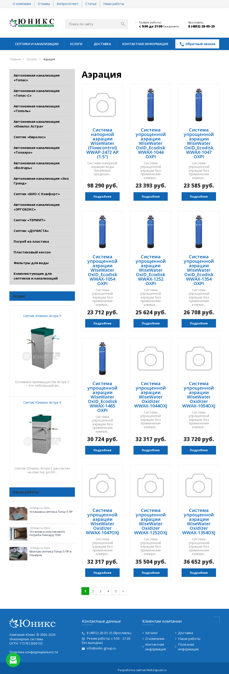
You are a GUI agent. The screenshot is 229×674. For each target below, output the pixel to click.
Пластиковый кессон (32, 252)
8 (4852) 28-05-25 (201, 26)
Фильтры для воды (31, 263)
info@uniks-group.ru (101, 648)
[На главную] (31, 22)
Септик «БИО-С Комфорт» (37, 194)
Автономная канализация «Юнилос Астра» (36, 123)
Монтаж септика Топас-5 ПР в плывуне (51, 553)
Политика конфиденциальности (33, 652)
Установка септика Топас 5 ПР (51, 512)
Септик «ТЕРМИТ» (29, 220)
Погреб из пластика (31, 241)
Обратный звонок (197, 44)
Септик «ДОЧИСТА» (31, 230)
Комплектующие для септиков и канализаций (36, 275)
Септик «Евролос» (30, 137)
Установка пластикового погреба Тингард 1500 (47, 533)
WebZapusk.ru (156, 670)
